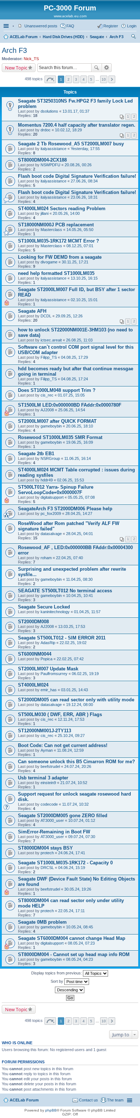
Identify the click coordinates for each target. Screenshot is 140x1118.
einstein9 (48, 782)
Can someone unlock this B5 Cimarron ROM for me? (76, 761)
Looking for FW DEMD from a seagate (60, 257)
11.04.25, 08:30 (79, 579)
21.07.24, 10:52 (73, 782)
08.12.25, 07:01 (79, 246)
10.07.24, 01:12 (81, 820)
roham (46, 558)
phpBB (51, 1110)
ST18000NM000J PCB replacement (56, 224)
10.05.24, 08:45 (79, 927)
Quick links (7, 26)
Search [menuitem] (133, 37)
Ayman (47, 750)
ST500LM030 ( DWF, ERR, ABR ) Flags (60, 714)
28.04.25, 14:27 (78, 513)
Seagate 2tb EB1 (36, 453)
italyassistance (53, 148)
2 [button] (68, 79)
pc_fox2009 (51, 513)
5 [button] (91, 79)
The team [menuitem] (115, 1100)
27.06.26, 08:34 (84, 181)
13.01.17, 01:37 (75, 111)
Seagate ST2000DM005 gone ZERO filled (62, 815)
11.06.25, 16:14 (77, 458)
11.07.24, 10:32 (75, 804)
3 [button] (76, 79)
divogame (49, 262)
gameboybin (51, 426)
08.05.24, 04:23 (79, 959)
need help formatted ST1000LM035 (56, 273)
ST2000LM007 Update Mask (48, 668)
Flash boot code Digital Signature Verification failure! (77, 176)
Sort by (57, 981)
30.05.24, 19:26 (77, 889)
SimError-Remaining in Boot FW (54, 831)
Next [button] (111, 79)
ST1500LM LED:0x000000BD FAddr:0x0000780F (69, 405)
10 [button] (104, 79)
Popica (46, 659)
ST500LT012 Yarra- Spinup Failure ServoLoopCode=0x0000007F (55, 489)
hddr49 (47, 480)
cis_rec (47, 395)
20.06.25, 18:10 (79, 426)
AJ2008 (47, 410)
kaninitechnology (55, 612)
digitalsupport (52, 497)
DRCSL (47, 867)
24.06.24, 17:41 (71, 853)
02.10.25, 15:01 (84, 300)
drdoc (46, 130)
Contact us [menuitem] (88, 1100)
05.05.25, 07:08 (81, 497)
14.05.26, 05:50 (79, 229)
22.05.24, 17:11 (71, 911)
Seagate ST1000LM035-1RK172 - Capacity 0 (65, 862)
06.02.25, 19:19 (85, 673)
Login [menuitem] (131, 26)
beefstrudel (50, 766)
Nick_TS (31, 58)
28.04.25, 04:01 (79, 533)
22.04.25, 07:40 (69, 558)
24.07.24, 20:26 (77, 766)
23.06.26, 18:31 (84, 197)
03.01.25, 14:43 (74, 690)
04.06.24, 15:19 (71, 867)
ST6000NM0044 (34, 654)
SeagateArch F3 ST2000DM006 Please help (65, 508)
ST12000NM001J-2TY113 (44, 730)
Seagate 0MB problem (42, 922)
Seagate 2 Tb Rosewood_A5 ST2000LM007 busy (71, 143)
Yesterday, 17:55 (85, 148)
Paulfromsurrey (54, 673)
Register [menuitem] (110, 26)
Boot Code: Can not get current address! (62, 745)
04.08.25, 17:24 (74, 379)
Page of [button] (50, 79)
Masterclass (51, 229)
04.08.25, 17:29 (74, 357)
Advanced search (107, 67)
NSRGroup (50, 458)
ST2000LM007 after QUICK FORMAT (57, 421)
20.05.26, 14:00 (66, 213)
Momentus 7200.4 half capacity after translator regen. (76, 125)
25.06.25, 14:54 (71, 410)
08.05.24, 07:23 (81, 943)
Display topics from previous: (57, 973)
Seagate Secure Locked (44, 607)
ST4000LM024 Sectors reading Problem (62, 208)
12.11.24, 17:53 (71, 719)
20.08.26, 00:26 (78, 165)
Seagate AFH (32, 311)
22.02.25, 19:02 (73, 643)
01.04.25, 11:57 (87, 612)
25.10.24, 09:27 (71, 735)
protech (47, 853)
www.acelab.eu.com (70, 16)
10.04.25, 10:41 (79, 595)
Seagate (97, 37)
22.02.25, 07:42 (70, 659)
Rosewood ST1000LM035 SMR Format (60, 437)
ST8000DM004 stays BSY (45, 848)
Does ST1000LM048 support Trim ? (56, 390)
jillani (44, 213)
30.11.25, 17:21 (75, 262)
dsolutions (49, 111)
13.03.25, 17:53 (71, 626)
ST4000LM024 (33, 685)
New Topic (16, 67)
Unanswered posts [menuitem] (40, 26)
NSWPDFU (50, 165)
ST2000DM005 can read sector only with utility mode (76, 699)
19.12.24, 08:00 (79, 704)
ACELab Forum (23, 37)
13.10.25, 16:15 (84, 278)
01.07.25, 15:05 (71, 395)
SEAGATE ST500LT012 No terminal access (65, 590)
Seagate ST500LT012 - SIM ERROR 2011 (62, 638)
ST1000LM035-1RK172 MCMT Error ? (58, 241)
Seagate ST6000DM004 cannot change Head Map (71, 938)
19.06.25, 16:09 (79, 442)
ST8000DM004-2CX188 (42, 160)
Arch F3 (116, 37)
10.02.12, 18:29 (68, 130)
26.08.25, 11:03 (79, 340)
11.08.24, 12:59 (70, 750)
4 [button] (84, 79)
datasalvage (51, 533)
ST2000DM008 (33, 621)
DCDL (46, 316)
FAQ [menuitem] (70, 26)
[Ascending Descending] (70, 990)
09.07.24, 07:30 (81, 836)
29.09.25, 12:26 (69, 316)
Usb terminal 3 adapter (43, 777)
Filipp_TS (49, 357)
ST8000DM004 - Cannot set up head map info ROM (74, 954)
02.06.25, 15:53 (70, 480)
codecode (49, 804)
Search (96, 67)
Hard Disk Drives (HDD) (63, 37)
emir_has (49, 690)
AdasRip (48, 643)
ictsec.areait (51, 340)
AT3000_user (52, 820)
